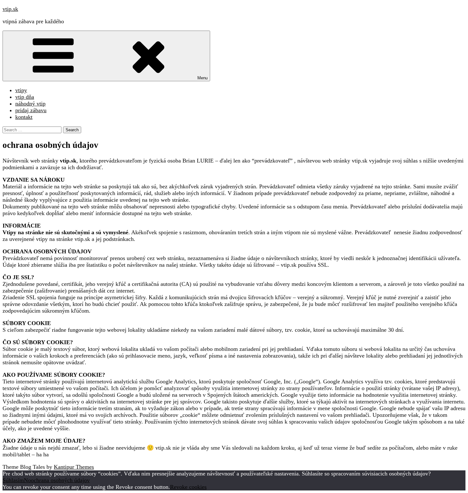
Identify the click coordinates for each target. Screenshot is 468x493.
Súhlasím (13, 480)
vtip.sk (10, 9)
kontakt (23, 117)
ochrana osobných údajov (60, 480)
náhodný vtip (30, 103)
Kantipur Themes (74, 467)
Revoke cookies (188, 487)
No (27, 480)
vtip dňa (24, 97)
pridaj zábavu (30, 110)
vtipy (21, 90)
